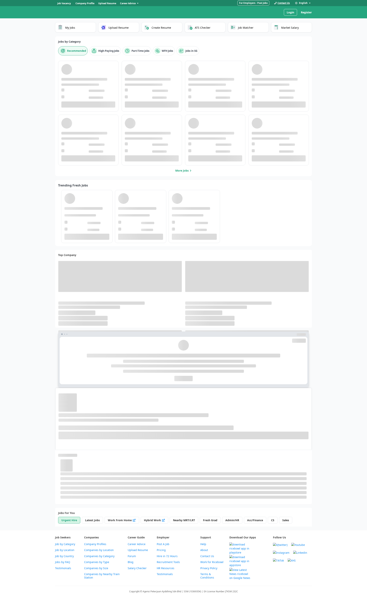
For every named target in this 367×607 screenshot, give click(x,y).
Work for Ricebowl (211, 562)
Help (203, 544)
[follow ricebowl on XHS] (292, 560)
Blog (130, 562)
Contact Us (207, 556)
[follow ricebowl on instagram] (281, 553)
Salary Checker (137, 568)
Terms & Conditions (207, 575)
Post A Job (163, 544)
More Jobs (182, 170)
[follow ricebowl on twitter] (280, 545)
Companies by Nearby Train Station (102, 575)
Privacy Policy (208, 568)
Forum (132, 556)
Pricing (161, 550)
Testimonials (63, 568)
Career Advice (136, 544)
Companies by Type (96, 562)
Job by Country (64, 556)
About (204, 550)
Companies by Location (99, 550)
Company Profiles (95, 544)
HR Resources (165, 568)
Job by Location (64, 550)
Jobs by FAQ (62, 562)
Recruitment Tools (168, 562)
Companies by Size (96, 568)
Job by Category (65, 544)
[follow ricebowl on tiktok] (278, 560)
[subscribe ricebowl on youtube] (298, 545)
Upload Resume (138, 550)
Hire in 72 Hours (167, 556)
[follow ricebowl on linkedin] (300, 553)
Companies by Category (99, 556)
